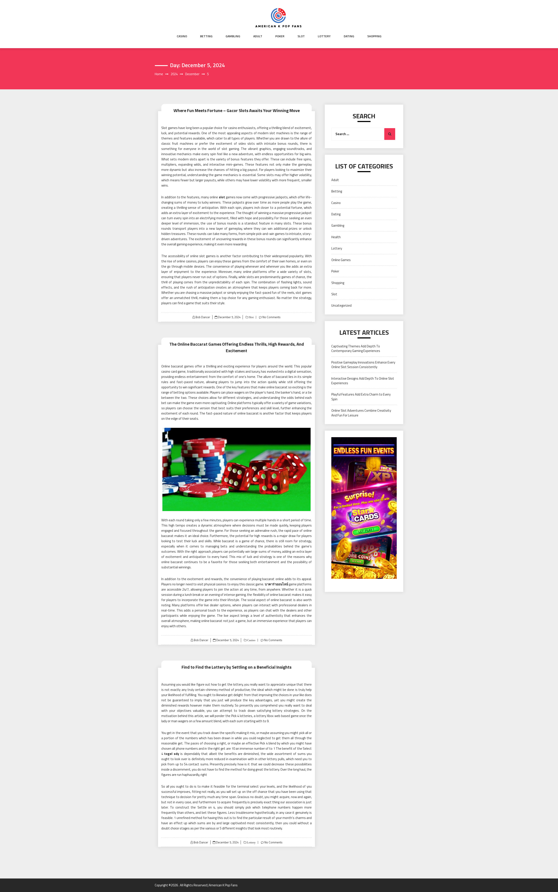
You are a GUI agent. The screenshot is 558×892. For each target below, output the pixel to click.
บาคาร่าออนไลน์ (276, 584)
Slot (301, 36)
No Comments (271, 317)
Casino (182, 36)
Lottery (324, 36)
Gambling (233, 36)
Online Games (341, 259)
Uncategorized (341, 305)
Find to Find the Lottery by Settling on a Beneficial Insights (236, 667)
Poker (279, 36)
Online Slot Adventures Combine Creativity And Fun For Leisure (361, 413)
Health (336, 237)
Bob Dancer (203, 317)
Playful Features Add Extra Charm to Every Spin (361, 396)
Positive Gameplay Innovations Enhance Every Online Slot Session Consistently (363, 364)
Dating (349, 36)
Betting (206, 36)
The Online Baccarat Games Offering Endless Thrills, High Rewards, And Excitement (236, 347)
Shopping (374, 36)
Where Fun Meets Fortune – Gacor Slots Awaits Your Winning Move (237, 110)
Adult (257, 36)
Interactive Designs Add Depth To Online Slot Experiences (362, 381)
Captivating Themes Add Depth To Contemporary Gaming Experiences (355, 348)
